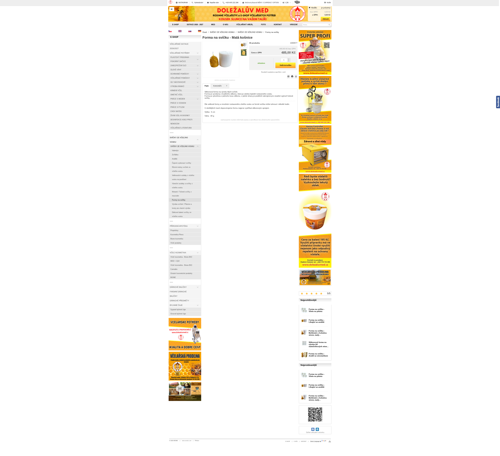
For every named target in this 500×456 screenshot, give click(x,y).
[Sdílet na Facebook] (312, 429)
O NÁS (296, 441)
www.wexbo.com (186, 440)
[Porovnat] (288, 76)
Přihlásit (197, 440)
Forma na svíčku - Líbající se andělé (317, 321)
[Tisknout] (292, 76)
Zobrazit (326, 19)
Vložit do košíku (285, 65)
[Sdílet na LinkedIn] (317, 429)
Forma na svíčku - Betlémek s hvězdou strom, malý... (318, 333)
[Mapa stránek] (330, 441)
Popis (207, 86)
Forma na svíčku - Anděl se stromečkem (318, 355)
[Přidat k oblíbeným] (296, 76)
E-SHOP (287, 441)
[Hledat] (329, 25)
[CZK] (171, 9)
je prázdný (325, 8)
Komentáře (217, 86)
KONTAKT (304, 441)
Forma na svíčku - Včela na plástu (317, 310)
